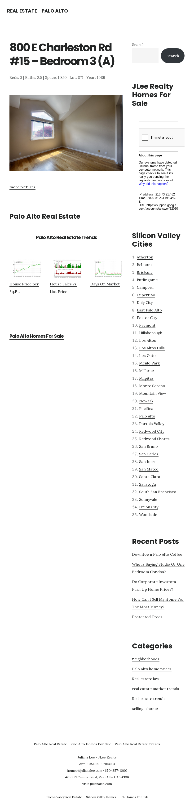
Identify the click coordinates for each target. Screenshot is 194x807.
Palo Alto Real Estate (44, 216)
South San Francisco (157, 491)
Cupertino (146, 295)
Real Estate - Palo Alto (37, 11)
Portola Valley (151, 423)
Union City (148, 507)
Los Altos (147, 340)
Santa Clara (149, 476)
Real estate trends (148, 698)
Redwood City (151, 431)
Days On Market (105, 284)
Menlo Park (149, 363)
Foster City (147, 317)
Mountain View (152, 393)
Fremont (147, 325)
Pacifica (146, 408)
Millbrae (146, 370)
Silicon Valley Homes (101, 797)
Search (138, 44)
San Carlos (149, 454)
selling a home (145, 708)
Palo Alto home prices (152, 668)
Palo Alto (147, 416)
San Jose (146, 461)
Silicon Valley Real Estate (64, 797)
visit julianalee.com (97, 784)
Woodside (148, 514)
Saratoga (147, 484)
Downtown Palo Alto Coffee (157, 554)
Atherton (145, 257)
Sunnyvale (148, 499)
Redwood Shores (154, 438)
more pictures (22, 187)
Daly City (145, 302)
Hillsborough (150, 332)
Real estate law (145, 678)
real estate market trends (155, 688)
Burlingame (147, 279)
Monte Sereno (152, 385)
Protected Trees (147, 616)
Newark (146, 401)
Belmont (144, 264)
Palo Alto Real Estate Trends (66, 237)
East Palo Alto (149, 310)
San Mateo (149, 469)
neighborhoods (145, 658)
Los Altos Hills (152, 348)
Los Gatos (148, 355)
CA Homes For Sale (135, 797)
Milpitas (146, 378)
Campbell (145, 287)
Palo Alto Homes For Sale (36, 336)
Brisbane (145, 272)
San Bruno (148, 446)
